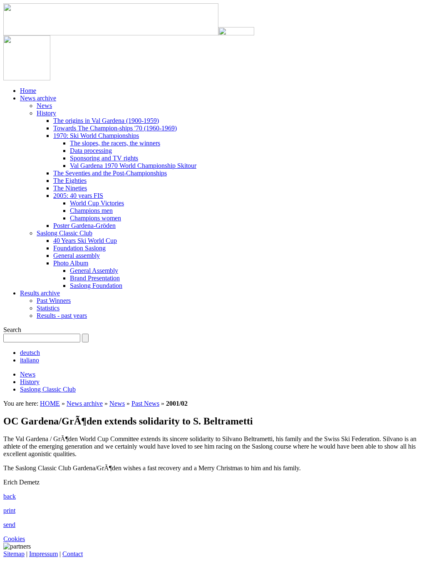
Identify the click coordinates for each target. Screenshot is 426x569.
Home (28, 90)
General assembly (76, 255)
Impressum (43, 553)
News (44, 105)
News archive (38, 98)
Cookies (14, 538)
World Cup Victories (97, 203)
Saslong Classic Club (64, 233)
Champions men (91, 210)
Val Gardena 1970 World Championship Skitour (133, 165)
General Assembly (94, 270)
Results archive (40, 293)
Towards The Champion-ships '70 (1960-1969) (115, 128)
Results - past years (62, 315)
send (9, 524)
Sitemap (14, 553)
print (9, 510)
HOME (50, 403)
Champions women (95, 218)
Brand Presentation (95, 278)
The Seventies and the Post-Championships (110, 173)
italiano (29, 360)
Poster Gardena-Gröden (84, 225)
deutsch (30, 352)
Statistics (48, 308)
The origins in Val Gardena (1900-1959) (106, 120)
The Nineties (70, 188)
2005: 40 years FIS (78, 195)
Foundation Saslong (79, 248)
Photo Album (70, 263)
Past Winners (54, 300)
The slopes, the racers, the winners (115, 143)
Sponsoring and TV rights (104, 158)
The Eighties (70, 180)
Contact (72, 553)
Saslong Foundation (96, 285)
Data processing (91, 150)
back (9, 496)
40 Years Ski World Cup (85, 240)
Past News (145, 403)
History (46, 113)
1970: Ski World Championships (96, 135)
